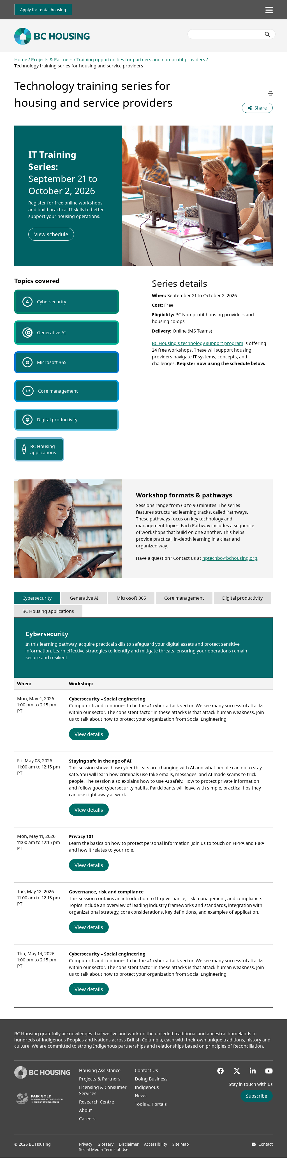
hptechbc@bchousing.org (229, 558)
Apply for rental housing (43, 9)
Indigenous (147, 1087)
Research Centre (96, 1102)
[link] (43, 9)
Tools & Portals (151, 1104)
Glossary (106, 1144)
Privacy (85, 1144)
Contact (265, 1144)
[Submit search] (267, 34)
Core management (58, 391)
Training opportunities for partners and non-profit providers (141, 59)
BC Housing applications (43, 449)
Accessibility (155, 1144)
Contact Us (146, 1070)
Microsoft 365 (51, 362)
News (141, 1096)
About (85, 1110)
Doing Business (151, 1079)
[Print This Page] (270, 93)
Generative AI (51, 332)
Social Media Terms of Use (103, 1149)
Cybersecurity (51, 302)
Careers (87, 1119)
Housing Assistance (100, 1070)
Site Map (180, 1144)
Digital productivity (57, 420)
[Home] (42, 1077)
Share (260, 108)
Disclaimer (129, 1144)
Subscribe (256, 1096)
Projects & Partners (52, 59)
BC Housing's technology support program (197, 343)
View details (92, 734)
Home (20, 59)
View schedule (54, 234)
